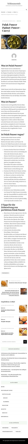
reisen (5, 427)
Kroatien (5, 405)
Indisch (19, 20)
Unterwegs (4, 416)
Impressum (15, 440)
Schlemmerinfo (14, 3)
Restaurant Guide (6, 390)
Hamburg (6, 401)
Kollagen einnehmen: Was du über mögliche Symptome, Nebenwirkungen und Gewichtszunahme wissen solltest (13, 364)
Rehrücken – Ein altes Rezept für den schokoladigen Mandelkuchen (11, 375)
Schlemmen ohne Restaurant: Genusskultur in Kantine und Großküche (14, 354)
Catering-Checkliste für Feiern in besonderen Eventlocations (13, 359)
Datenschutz (22, 440)
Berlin (5, 398)
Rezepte (3, 409)
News (3, 386)
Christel (14, 59)
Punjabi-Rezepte (5, 321)
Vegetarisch (5, 273)
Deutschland (6, 394)
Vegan (14, 427)
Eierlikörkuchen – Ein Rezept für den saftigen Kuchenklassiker (13, 370)
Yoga (18, 431)
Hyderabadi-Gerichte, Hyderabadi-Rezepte (7, 333)
